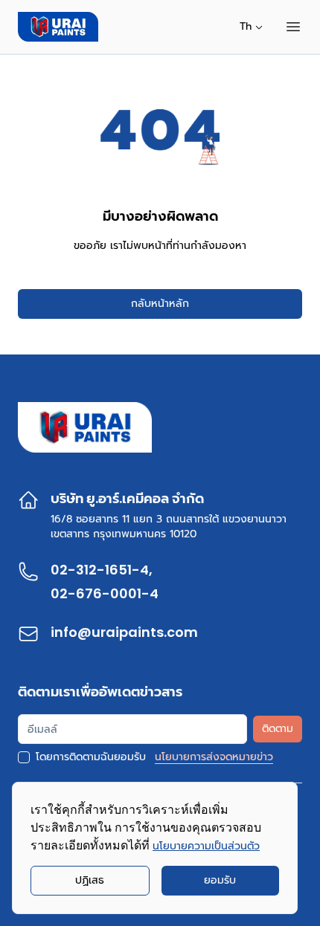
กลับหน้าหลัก (160, 303)
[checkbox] (24, 757)
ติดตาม (277, 728)
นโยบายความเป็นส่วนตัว (206, 846)
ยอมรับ (220, 880)
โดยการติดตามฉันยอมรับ (91, 757)
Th (246, 26)
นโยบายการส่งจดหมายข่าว (214, 757)
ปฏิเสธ (89, 880)
